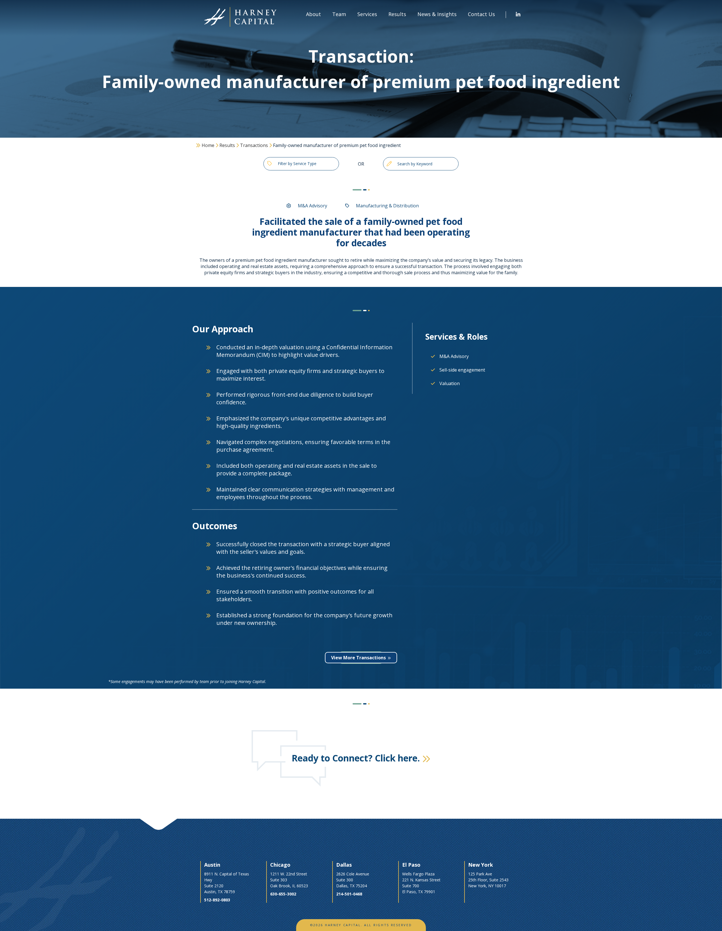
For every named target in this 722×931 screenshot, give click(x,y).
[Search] (389, 164)
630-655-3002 (283, 894)
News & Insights (437, 14)
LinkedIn (518, 14)
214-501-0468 (349, 894)
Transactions (254, 145)
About (313, 14)
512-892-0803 (217, 900)
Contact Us (481, 14)
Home (208, 145)
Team (339, 14)
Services (367, 14)
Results (227, 145)
